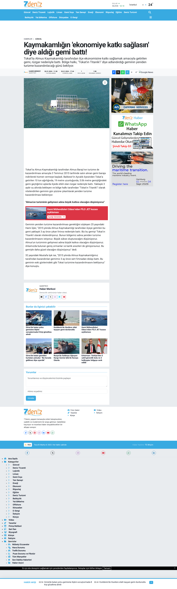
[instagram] (78, 453)
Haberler (28, 39)
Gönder (31, 398)
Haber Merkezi (47, 288)
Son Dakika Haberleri (22, 560)
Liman (59, 12)
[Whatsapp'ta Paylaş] (123, 72)
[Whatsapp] (53, 433)
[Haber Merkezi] (31, 290)
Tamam (107, 568)
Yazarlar (74, 413)
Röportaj (110, 12)
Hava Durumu (18, 547)
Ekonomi (99, 12)
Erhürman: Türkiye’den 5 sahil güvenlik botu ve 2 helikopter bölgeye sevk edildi (92, 359)
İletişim (99, 413)
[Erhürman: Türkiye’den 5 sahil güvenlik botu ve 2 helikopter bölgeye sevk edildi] (94, 346)
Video (99, 410)
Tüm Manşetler (19, 556)
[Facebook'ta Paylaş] (114, 72)
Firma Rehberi (15, 526)
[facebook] (27, 453)
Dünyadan (64, 17)
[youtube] (103, 453)
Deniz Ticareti (39, 12)
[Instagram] (55, 297)
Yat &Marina (41, 17)
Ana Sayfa (12, 458)
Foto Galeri (75, 410)
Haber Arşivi (18, 563)
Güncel (27, 12)
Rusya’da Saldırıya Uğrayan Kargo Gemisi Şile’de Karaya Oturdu (66, 357)
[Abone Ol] (146, 72)
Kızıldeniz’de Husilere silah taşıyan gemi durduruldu (65, 328)
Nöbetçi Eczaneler (20, 544)
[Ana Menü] (150, 17)
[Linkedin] (59, 297)
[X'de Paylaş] (118, 72)
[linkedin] (154, 453)
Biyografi (12, 532)
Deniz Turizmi (130, 12)
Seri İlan (12, 529)
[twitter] (52, 453)
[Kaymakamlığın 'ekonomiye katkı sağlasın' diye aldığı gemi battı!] (66, 103)
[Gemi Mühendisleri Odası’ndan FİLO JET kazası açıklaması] (94, 318)
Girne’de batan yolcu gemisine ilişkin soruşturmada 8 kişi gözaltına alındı (39, 330)
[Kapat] (175, 568)
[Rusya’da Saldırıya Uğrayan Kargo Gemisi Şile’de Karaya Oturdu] (66, 346)
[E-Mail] (41, 297)
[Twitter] (50, 297)
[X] (30, 433)
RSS (29, 445)
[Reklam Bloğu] (132, 95)
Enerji (90, 12)
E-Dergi (74, 17)
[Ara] (149, 12)
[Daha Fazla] (127, 72)
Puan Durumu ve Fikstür (23, 553)
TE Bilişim (149, 445)
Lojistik (51, 12)
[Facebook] (46, 297)
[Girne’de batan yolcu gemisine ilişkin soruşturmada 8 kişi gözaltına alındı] (39, 318)
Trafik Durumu (19, 550)
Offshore (53, 17)
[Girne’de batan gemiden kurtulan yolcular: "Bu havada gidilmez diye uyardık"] (39, 346)
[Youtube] (64, 297)
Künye (72, 415)
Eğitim (119, 12)
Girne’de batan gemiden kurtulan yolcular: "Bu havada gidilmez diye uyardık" (38, 357)
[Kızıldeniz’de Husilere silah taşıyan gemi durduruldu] (66, 318)
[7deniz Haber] (33, 4)
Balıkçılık (29, 17)
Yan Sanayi (81, 12)
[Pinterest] (35, 433)
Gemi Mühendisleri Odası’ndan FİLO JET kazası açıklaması (94, 329)
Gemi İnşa (69, 12)
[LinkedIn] (44, 433)
